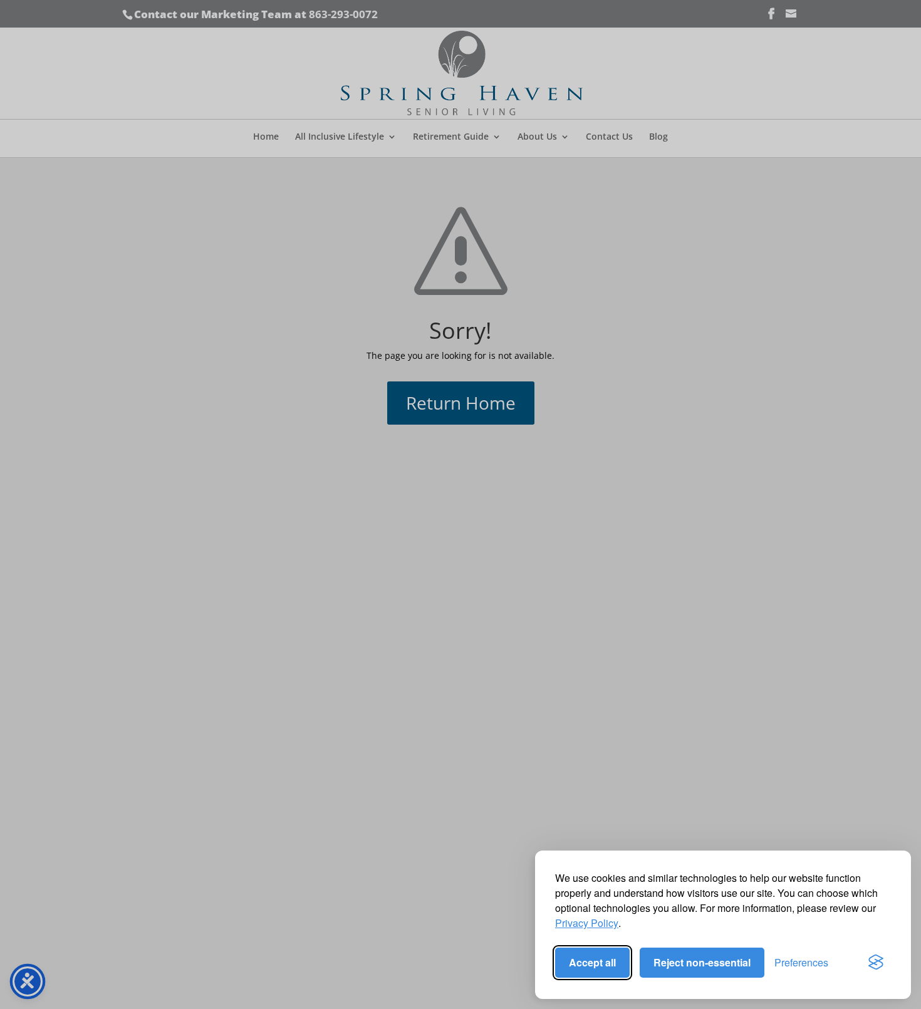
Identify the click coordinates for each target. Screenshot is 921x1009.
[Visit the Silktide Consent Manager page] (876, 963)
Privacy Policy (586, 923)
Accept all (592, 962)
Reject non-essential (702, 962)
